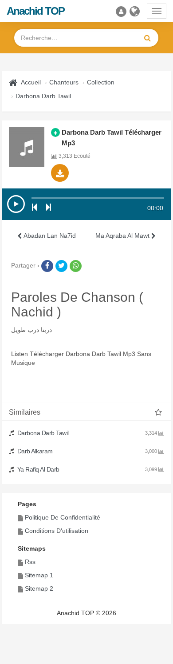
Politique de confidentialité (62, 517)
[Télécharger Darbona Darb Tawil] (60, 173)
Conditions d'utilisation (56, 530)
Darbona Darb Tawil (43, 96)
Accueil (31, 82)
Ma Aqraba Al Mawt (123, 235)
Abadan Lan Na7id (49, 235)
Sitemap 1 (39, 575)
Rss (30, 561)
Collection (100, 82)
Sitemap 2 (39, 588)
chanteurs (64, 82)
